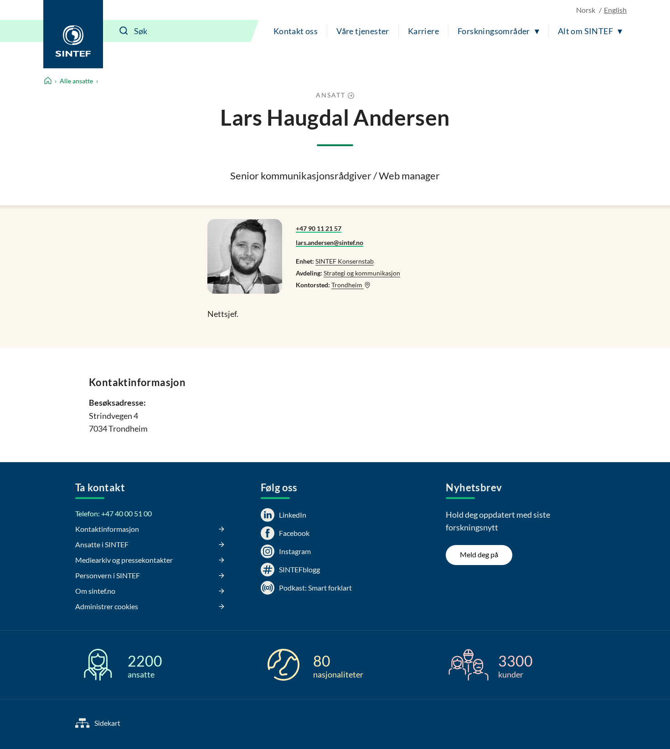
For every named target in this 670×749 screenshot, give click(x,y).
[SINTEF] (73, 34)
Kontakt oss (295, 31)
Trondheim (347, 285)
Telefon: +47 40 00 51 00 (113, 513)
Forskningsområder (494, 31)
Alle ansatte (76, 81)
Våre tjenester (362, 31)
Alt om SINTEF (585, 31)
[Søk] (124, 31)
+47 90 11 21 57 (318, 228)
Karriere (423, 31)
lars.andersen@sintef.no (329, 242)
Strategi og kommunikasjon (362, 273)
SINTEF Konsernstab (344, 261)
